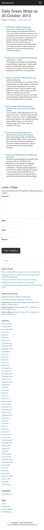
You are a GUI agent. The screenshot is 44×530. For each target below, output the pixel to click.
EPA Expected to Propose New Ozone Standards (18, 282)
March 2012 (6, 398)
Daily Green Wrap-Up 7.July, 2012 (20, 299)
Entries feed (6, 506)
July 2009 (5, 468)
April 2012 (5, 396)
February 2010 (7, 454)
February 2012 (7, 401)
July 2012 (5, 387)
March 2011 (6, 432)
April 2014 (5, 338)
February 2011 (7, 434)
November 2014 (7, 329)
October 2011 (6, 412)
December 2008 (7, 476)
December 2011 (7, 407)
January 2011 (6, 437)
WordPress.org (7, 512)
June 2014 (5, 332)
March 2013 (6, 365)
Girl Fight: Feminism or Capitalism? (19, 297)
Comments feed (7, 509)
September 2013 (7, 349)
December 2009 (7, 459)
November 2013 (7, 346)
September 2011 (7, 415)
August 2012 (6, 385)
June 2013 (5, 357)
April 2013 (5, 362)
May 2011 (5, 426)
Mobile (9, 525)
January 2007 (6, 484)
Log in (4, 503)
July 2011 (5, 421)
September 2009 (7, 462)
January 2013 (6, 371)
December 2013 (7, 343)
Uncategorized (6, 494)
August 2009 (6, 465)
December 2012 (7, 374)
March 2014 (6, 340)
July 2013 (5, 354)
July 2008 (5, 481)
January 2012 (6, 404)
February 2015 (7, 324)
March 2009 (6, 473)
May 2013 (5, 360)
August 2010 (6, 448)
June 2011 (5, 423)
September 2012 (7, 382)
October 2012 (6, 379)
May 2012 (5, 393)
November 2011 (7, 410)
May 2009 (5, 470)
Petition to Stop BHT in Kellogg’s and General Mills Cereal (21, 272)
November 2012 (7, 376)
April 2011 (5, 429)
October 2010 (6, 446)
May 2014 (5, 335)
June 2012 (5, 390)
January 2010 (6, 457)
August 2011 (6, 418)
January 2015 (6, 326)
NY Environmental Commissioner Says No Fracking (19, 280)
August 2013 (6, 351)
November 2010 (7, 443)
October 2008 (6, 479)
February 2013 (7, 368)
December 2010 (7, 440)
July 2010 (5, 451)
